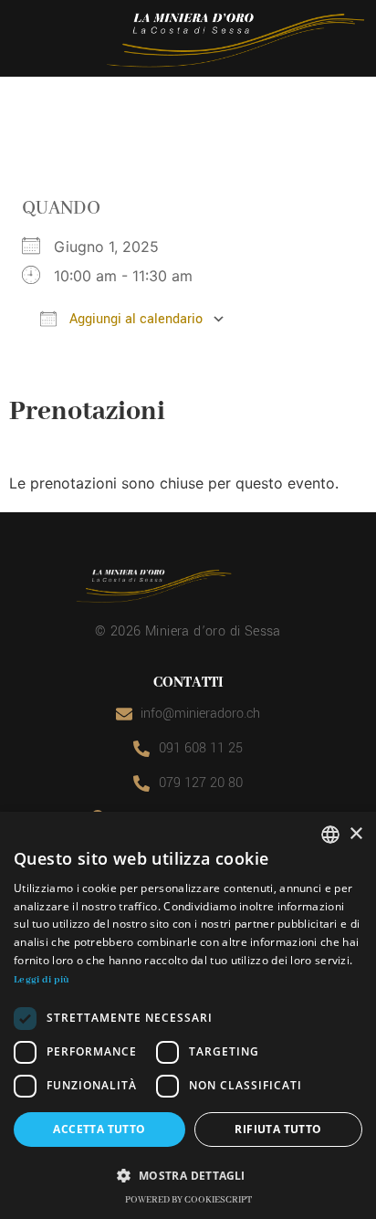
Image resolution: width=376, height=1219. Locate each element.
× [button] (355, 834)
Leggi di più (42, 979)
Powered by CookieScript (188, 1200)
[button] (188, 1175)
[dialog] (188, 1015)
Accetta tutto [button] (99, 1129)
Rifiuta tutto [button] (278, 1129)
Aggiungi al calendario (134, 319)
